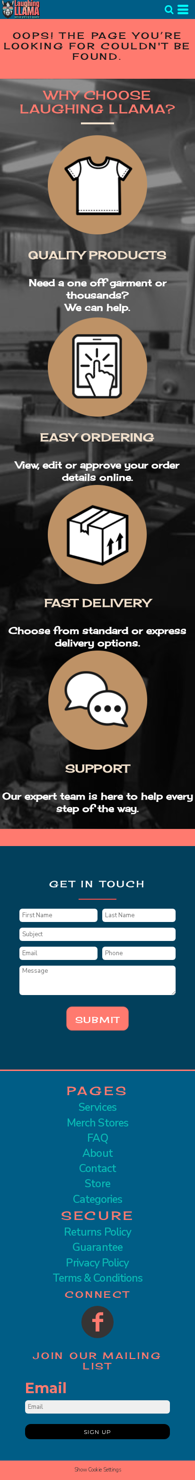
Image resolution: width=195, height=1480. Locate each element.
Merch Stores (97, 1123)
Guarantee (97, 1247)
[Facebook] (97, 1322)
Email (46, 1388)
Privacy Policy (97, 1263)
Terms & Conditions (97, 1278)
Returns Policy (97, 1232)
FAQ (97, 1138)
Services (97, 1107)
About (97, 1153)
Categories (98, 1199)
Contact (97, 1168)
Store (97, 1183)
